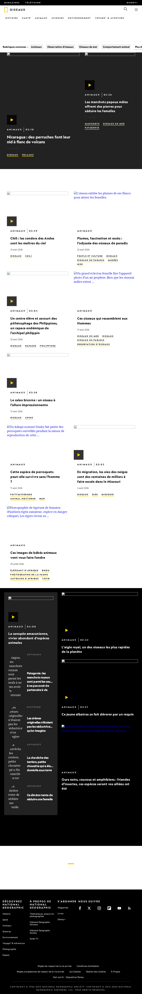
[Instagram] (100, 909)
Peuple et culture (90, 256)
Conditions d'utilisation (88, 966)
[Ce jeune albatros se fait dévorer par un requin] (100, 681)
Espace (6, 955)
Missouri (107, 494)
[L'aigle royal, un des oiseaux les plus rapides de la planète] (100, 613)
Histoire (12, 18)
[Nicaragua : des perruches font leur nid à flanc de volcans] (43, 88)
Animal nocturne (23, 498)
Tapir (46, 578)
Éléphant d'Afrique (24, 570)
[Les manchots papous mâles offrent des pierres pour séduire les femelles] (110, 71)
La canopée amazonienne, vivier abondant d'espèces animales (28, 638)
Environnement (79, 18)
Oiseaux (12, 155)
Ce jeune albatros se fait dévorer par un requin (98, 714)
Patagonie (92, 127)
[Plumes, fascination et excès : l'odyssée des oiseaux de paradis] (104, 209)
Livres (61, 913)
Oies (95, 494)
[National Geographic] (6, 9)
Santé (26, 18)
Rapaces (31, 346)
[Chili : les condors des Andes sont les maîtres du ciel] (37, 209)
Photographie (9, 949)
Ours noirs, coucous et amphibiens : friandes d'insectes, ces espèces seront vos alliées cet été (96, 784)
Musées (113, 260)
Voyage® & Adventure (14, 943)
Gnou (46, 570)
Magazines (12, 3)
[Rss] (130, 909)
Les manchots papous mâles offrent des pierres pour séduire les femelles (106, 106)
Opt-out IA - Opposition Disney (68, 977)
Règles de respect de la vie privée (55, 966)
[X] (90, 909)
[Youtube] (120, 909)
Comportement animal (116, 46)
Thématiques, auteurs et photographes (42, 915)
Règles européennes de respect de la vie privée (40, 971)
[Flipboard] (110, 909)
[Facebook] (81, 909)
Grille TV (34, 938)
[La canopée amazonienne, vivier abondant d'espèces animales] (30, 609)
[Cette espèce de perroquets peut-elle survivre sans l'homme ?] (37, 442)
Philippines (48, 346)
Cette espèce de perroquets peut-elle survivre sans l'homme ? (35, 477)
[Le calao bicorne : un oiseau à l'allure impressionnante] (37, 370)
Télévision (33, 3)
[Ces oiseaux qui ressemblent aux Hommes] (104, 289)
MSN (80, 264)
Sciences (58, 18)
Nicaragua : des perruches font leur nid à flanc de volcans (38, 139)
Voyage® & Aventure (109, 18)
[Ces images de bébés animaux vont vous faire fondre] (37, 523)
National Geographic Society (40, 931)
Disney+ (132, 3)
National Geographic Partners (40, 923)
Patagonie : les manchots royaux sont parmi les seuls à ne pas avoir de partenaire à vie (39, 681)
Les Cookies (75, 971)
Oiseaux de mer (88, 46)
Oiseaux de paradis (90, 260)
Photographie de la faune (29, 574)
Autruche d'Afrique (24, 578)
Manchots (92, 123)
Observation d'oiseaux (60, 46)
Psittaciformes (21, 494)
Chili (28, 256)
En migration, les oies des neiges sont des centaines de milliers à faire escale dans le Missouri (102, 477)
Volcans (28, 155)
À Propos (115, 971)
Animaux (41, 18)
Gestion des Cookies (96, 971)
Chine (29, 418)
